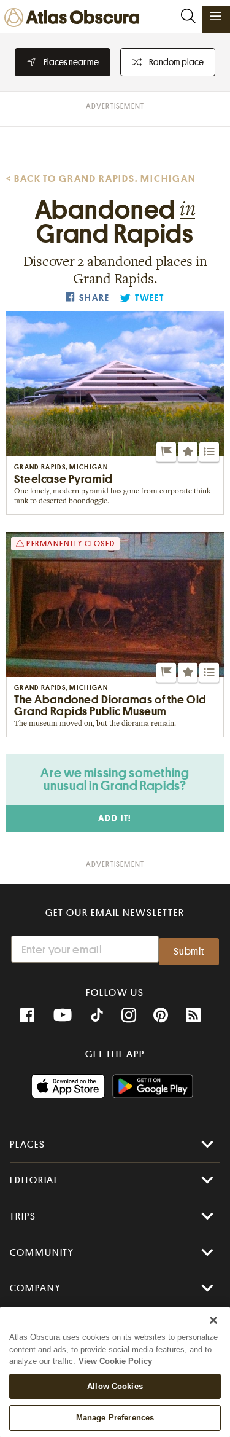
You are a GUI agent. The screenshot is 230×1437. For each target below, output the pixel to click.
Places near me (71, 62)
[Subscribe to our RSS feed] (193, 1015)
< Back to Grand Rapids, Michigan (101, 179)
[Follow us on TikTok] (97, 1016)
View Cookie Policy (115, 1361)
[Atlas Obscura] (74, 18)
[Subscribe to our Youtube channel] (62, 1015)
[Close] (213, 1320)
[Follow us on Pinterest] (160, 1015)
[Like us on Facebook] (27, 1015)
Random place (176, 62)
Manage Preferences (115, 1417)
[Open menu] (215, 16)
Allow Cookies (115, 1386)
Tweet (149, 298)
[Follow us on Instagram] (128, 1015)
